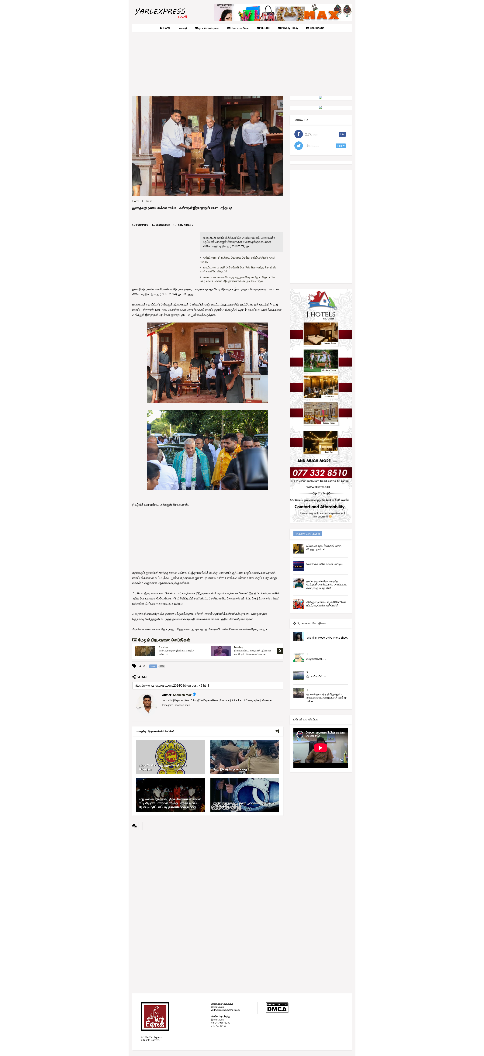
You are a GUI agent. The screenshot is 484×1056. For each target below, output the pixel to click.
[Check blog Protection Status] (277, 1012)
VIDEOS (265, 27)
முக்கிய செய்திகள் (208, 27)
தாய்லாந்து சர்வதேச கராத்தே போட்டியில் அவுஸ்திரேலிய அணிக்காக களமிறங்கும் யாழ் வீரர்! (326, 584)
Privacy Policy (289, 27)
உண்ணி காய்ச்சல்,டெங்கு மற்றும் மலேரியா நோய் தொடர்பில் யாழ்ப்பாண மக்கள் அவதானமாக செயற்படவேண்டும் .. (237, 279)
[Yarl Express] (160, 19)
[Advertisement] (242, 63)
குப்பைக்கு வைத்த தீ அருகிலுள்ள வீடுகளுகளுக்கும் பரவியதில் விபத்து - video (326, 697)
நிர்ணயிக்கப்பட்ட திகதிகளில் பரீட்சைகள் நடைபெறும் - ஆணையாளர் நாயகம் (252, 652)
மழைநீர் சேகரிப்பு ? (316, 658)
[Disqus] (207, 877)
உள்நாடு (183, 27)
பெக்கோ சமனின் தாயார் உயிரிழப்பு (324, 563)
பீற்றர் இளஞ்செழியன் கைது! (230, 769)
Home (167, 27)
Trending (163, 647)
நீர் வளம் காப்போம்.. (316, 676)
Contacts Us (316, 27)
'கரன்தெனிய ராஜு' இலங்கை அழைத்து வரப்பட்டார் (176, 652)
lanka (149, 201)
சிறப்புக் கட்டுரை (239, 27)
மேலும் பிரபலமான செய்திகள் (163, 640)
